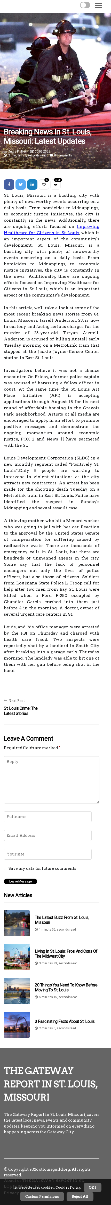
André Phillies (17, 151)
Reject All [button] (80, 1197)
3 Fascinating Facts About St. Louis (65, 1021)
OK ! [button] (92, 1187)
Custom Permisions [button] (42, 1197)
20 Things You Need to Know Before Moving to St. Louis (66, 987)
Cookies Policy (68, 1187)
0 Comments (63, 155)
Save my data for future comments (42, 868)
